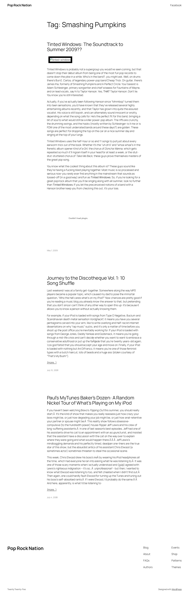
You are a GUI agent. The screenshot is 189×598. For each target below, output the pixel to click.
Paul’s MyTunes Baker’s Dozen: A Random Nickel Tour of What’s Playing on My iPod (90, 400)
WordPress (177, 589)
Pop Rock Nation (19, 5)
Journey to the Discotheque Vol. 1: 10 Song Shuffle (86, 280)
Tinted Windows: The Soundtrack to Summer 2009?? (85, 47)
